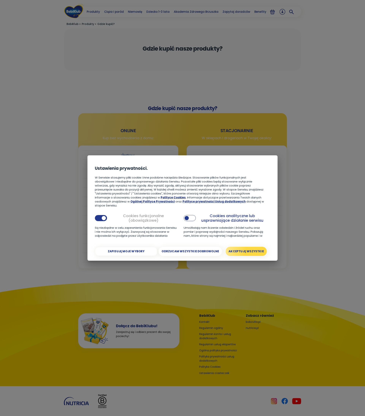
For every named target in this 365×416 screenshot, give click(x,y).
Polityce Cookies (173, 197)
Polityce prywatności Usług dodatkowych (214, 201)
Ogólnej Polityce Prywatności (152, 201)
